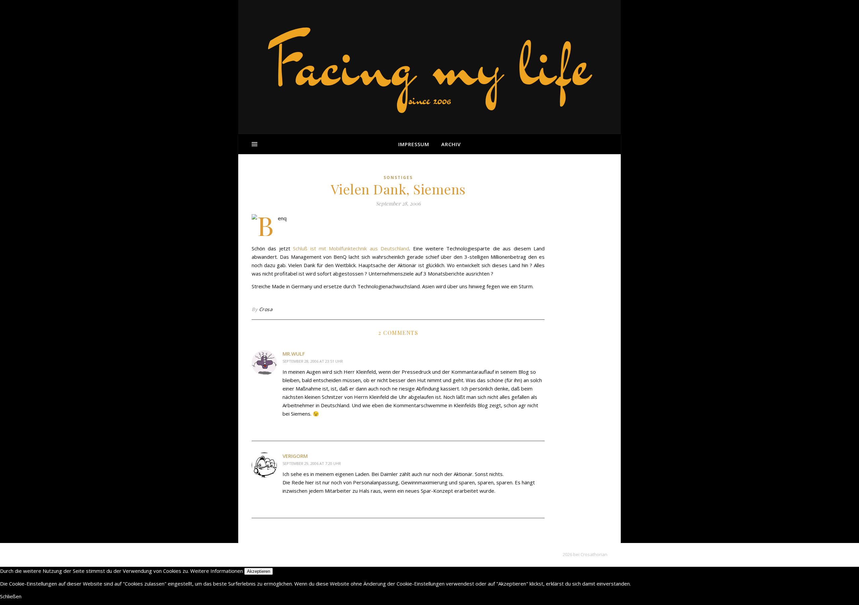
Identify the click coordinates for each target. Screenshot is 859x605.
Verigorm (295, 455)
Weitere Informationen (216, 570)
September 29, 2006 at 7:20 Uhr (312, 463)
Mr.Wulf (294, 353)
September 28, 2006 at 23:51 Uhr (313, 361)
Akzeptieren (258, 571)
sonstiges (398, 177)
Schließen (10, 596)
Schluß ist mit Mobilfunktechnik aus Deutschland (351, 248)
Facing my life (429, 63)
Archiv (451, 144)
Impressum (413, 144)
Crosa (266, 309)
